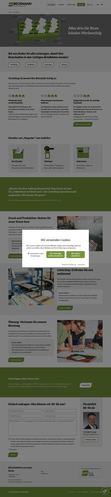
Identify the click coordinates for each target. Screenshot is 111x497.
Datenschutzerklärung (69, 264)
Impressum (81, 264)
